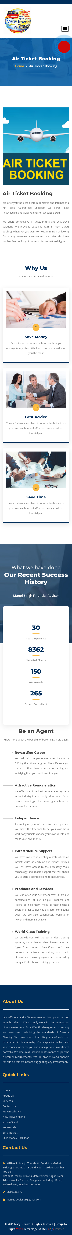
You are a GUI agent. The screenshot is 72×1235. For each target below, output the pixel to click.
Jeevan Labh (10, 1127)
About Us (8, 1095)
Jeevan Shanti (11, 1122)
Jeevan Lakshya (12, 1111)
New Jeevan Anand (14, 1116)
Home (6, 1090)
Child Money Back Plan (16, 1138)
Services (8, 1101)
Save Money (36, 337)
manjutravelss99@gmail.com (24, 1199)
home (19, 66)
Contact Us (9, 1106)
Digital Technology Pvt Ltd (27, 1229)
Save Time (36, 497)
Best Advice (36, 417)
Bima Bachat (10, 1132)
